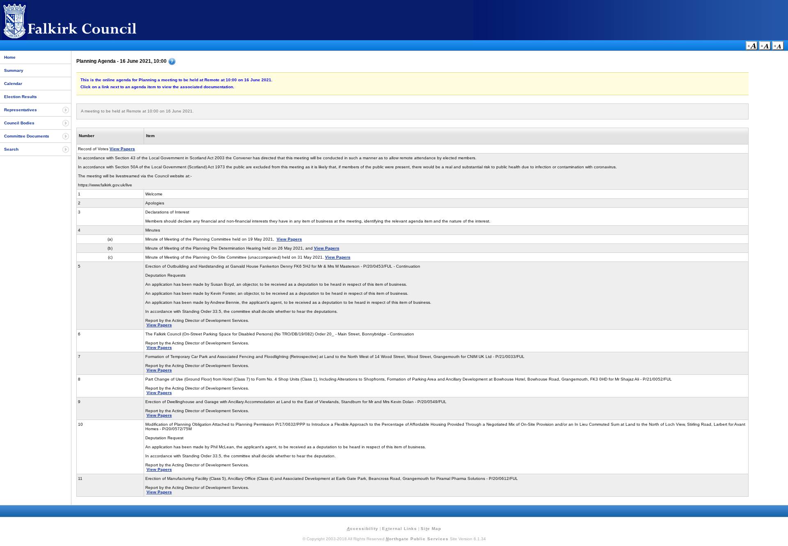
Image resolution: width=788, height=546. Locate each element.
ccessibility (362, 528)
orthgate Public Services (417, 539)
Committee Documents (26, 136)
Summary (13, 70)
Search (11, 149)
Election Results (20, 96)
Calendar (13, 83)
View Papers (122, 149)
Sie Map (431, 528)
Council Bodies (19, 123)
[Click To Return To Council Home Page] (84, 38)
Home (10, 57)
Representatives (20, 110)
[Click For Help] (172, 61)
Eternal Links (399, 528)
